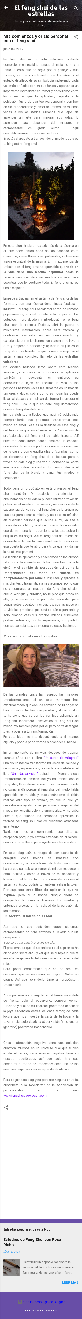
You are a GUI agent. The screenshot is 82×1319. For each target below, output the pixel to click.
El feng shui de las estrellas (41, 10)
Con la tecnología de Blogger (44, 1302)
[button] (76, 37)
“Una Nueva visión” (24, 774)
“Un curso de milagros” (61, 758)
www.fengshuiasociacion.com (25, 1096)
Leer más (70, 1282)
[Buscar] (76, 9)
